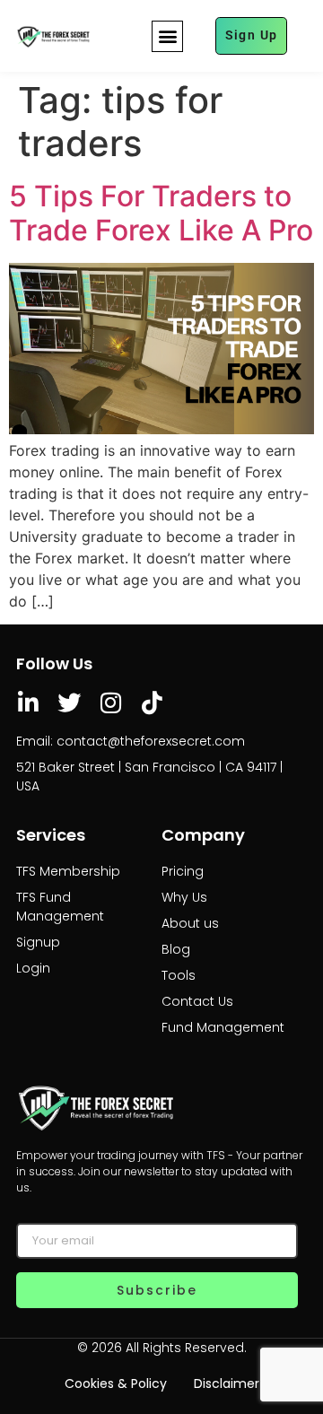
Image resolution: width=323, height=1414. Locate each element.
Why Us (184, 897)
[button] (167, 36)
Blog (176, 949)
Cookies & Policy (116, 1383)
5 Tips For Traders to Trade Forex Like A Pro (161, 213)
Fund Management (223, 1027)
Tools (179, 975)
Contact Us (197, 1001)
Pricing (183, 871)
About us (190, 923)
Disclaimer (226, 1383)
